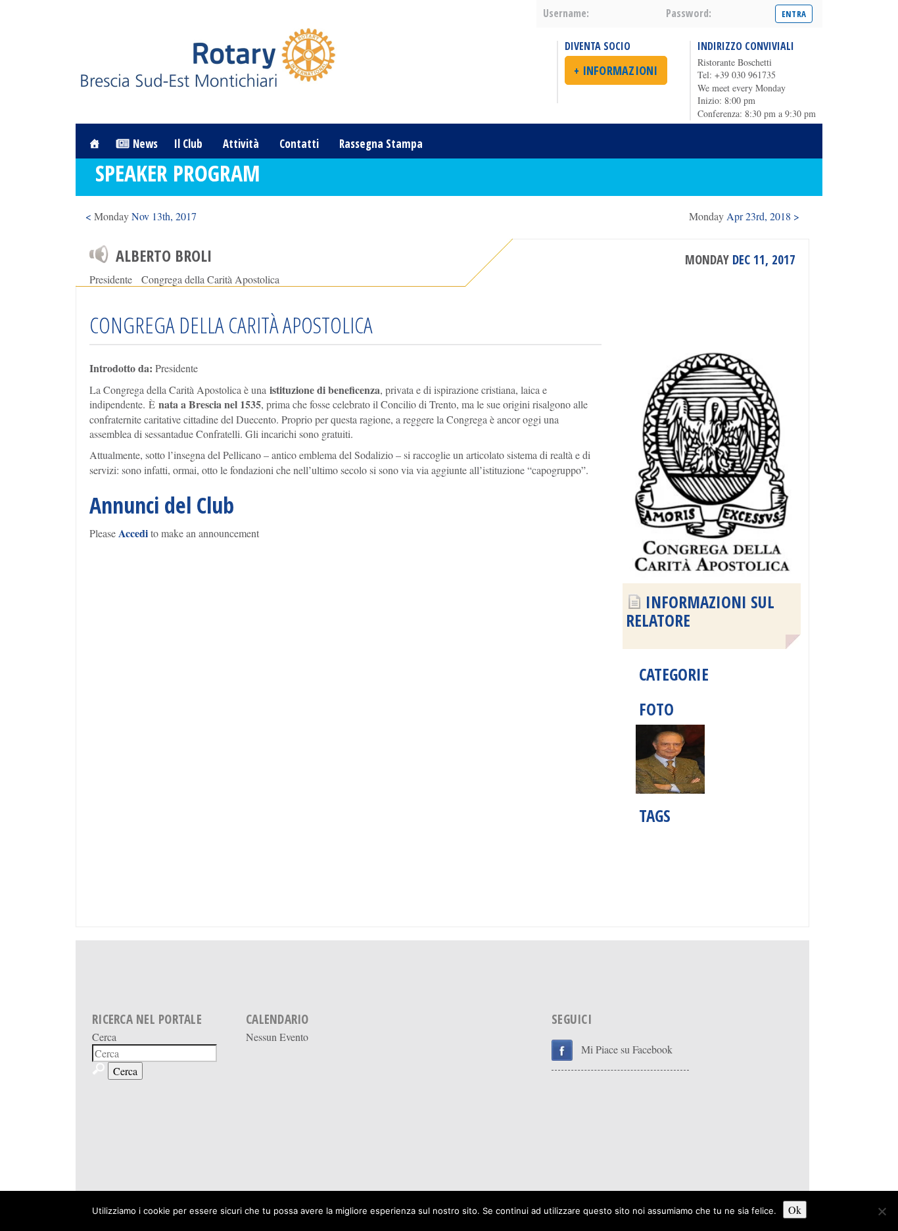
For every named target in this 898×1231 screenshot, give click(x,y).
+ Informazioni (616, 70)
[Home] (94, 143)
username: (566, 13)
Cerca (104, 1037)
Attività (241, 143)
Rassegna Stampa (381, 143)
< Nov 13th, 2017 (141, 216)
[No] (881, 1211)
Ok (794, 1210)
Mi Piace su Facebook (627, 1049)
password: (688, 13)
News (145, 143)
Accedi (133, 533)
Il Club (188, 143)
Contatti (299, 143)
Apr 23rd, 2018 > (744, 216)
